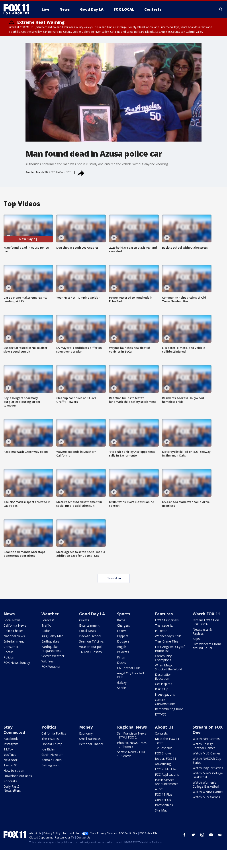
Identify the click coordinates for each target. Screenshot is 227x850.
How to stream (14, 770)
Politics (9, 657)
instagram (202, 834)
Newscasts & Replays (202, 631)
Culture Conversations (165, 702)
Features (164, 613)
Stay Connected (14, 729)
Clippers (122, 636)
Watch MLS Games (206, 797)
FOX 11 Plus (163, 794)
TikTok (8, 749)
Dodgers (123, 641)
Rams (121, 620)
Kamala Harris (51, 760)
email (219, 834)
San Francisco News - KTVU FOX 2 (131, 735)
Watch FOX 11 (206, 613)
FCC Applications (167, 774)
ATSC (159, 789)
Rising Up (161, 689)
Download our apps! (18, 776)
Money (86, 727)
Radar (45, 631)
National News (14, 636)
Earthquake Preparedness (51, 649)
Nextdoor (10, 760)
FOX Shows (163, 753)
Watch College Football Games (204, 746)
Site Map (161, 810)
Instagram (11, 744)
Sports (123, 613)
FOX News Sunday (17, 662)
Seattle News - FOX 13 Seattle (131, 754)
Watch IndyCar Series (208, 768)
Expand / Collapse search (220, 9)
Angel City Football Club (130, 675)
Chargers (123, 625)
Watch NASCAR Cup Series (207, 760)
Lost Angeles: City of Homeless (169, 649)
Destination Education (163, 676)
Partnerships (164, 805)
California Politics (53, 733)
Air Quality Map (52, 636)
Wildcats (123, 652)
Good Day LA (92, 613)
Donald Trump (51, 744)
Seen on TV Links (91, 641)
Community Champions (163, 658)
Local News (12, 620)
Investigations (165, 694)
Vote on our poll (90, 647)
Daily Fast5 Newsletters (12, 788)
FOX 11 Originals (167, 620)
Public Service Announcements (166, 782)
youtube (211, 834)
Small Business (90, 739)
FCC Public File (165, 769)
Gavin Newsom (52, 754)
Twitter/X (10, 765)
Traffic (46, 625)
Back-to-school (90, 636)
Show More (113, 578)
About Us (164, 727)
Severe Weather (52, 656)
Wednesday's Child (168, 636)
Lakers (122, 631)
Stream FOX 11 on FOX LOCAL (206, 622)
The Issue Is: (164, 625)
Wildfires (47, 661)
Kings (121, 657)
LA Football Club (129, 668)
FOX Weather (51, 666)
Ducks (121, 662)
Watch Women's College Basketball (206, 784)
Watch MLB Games (207, 753)
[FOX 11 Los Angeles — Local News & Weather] (18, 9)
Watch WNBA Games (208, 792)
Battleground (50, 765)
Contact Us (163, 800)
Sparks (122, 688)
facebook (184, 834)
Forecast (47, 620)
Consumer (11, 647)
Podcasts (10, 781)
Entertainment (14, 641)
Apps (196, 639)
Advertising (163, 764)
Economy (86, 733)
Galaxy (122, 682)
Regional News (132, 727)
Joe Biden (48, 749)
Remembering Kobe (169, 709)
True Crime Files (166, 641)
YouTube (10, 754)
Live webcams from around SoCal (207, 646)
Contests (161, 733)
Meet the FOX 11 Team (167, 741)
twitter (193, 834)
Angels (122, 647)
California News (15, 625)
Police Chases (13, 631)
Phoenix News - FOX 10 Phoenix (132, 745)
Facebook (11, 739)
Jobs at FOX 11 (165, 758)
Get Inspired (163, 684)
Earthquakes (50, 641)
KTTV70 (160, 714)
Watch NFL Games (206, 739)
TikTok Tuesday (90, 652)
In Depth (161, 631)
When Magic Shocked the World (168, 667)
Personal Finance (91, 744)
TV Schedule (163, 748)
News (9, 613)
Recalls (9, 652)
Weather (50, 613)
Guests (84, 620)
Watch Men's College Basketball (208, 775)
